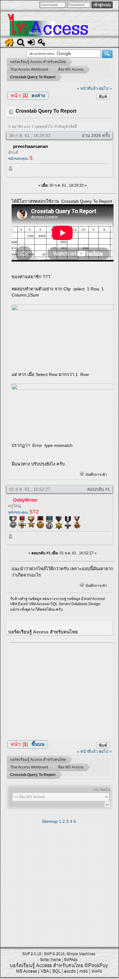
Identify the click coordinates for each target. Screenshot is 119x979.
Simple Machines (81, 954)
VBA (45, 970)
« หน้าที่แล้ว (87, 88)
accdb (70, 970)
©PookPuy (96, 965)
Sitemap (50, 821)
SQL (56, 970)
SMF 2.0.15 (31, 954)
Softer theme (50, 959)
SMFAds (71, 959)
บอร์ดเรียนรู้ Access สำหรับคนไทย (46, 965)
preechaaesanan (30, 146)
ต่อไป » (105, 88)
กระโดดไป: (102, 789)
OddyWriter (25, 500)
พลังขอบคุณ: (20, 158)
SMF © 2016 (54, 954)
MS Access (26, 970)
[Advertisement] (63, 689)
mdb (83, 970)
